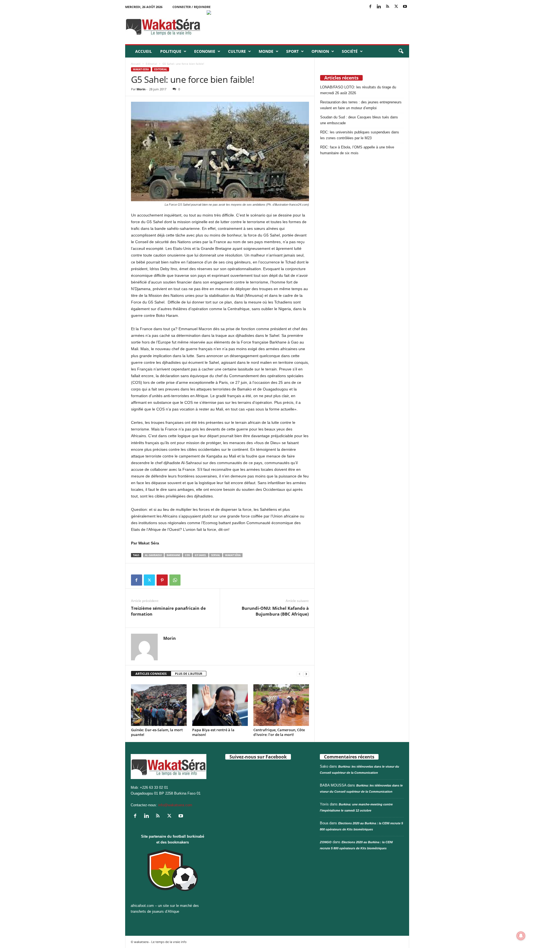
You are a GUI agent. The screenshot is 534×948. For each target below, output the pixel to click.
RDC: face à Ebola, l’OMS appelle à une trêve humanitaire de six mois (357, 150)
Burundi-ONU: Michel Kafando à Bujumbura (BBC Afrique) (275, 611)
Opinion (320, 51)
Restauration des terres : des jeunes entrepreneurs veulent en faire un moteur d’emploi (361, 105)
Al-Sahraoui (153, 555)
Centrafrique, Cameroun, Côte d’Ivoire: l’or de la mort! (279, 732)
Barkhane (173, 555)
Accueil (143, 51)
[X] (396, 7)
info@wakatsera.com (175, 805)
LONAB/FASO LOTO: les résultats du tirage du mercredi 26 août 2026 (358, 90)
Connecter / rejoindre (191, 7)
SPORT (292, 51)
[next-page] (306, 674)
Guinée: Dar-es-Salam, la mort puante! (157, 732)
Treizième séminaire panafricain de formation (168, 611)
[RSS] (387, 7)
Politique (170, 51)
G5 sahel (200, 555)
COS (187, 555)
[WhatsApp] (175, 580)
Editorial (151, 64)
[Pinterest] (162, 580)
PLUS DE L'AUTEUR (188, 673)
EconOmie (204, 51)
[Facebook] (370, 7)
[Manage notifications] (520, 935)
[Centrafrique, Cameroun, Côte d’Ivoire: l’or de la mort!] (281, 705)
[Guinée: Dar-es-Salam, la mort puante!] (159, 705)
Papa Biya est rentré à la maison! (213, 732)
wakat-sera (141, 69)
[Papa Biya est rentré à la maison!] (220, 705)
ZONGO (326, 842)
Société (350, 51)
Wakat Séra (233, 555)
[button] (401, 51)
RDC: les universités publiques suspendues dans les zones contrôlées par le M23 (359, 135)
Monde (266, 51)
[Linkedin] (379, 7)
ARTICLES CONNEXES (151, 673)
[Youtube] (405, 7)
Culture (237, 51)
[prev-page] (299, 674)
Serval (215, 555)
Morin (141, 89)
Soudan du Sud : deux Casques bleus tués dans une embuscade (359, 120)
